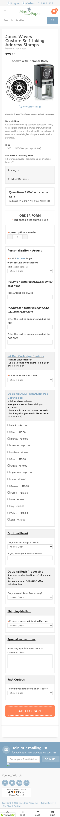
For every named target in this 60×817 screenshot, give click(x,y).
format (21, 258)
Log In (15, 3)
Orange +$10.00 (19, 486)
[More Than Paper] (30, 11)
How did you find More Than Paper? (28, 688)
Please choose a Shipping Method (29, 621)
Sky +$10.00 (17, 506)
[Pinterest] (27, 783)
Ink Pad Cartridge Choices (26, 356)
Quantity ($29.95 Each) (22, 232)
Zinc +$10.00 (18, 519)
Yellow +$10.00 (19, 513)
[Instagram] (19, 783)
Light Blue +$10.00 (21, 472)
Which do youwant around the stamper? (23, 262)
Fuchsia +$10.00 (19, 452)
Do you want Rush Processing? (25, 593)
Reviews (17, 806)
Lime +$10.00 (18, 479)
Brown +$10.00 (19, 438)
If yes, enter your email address (25, 553)
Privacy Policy (47, 803)
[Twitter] (12, 783)
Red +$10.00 (17, 499)
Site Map (7, 806)
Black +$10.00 (18, 425)
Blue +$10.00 (18, 432)
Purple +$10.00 (19, 492)
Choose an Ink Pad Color (23, 375)
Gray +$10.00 (18, 459)
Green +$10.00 (18, 465)
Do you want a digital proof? (23, 542)
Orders (30, 3)
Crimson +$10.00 (20, 445)
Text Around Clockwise (20, 292)
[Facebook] (5, 783)
